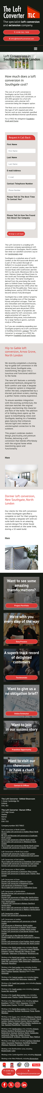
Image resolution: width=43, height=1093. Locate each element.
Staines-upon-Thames (9, 1005)
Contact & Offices (21, 785)
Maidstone (18, 1043)
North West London (19, 1009)
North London (17, 947)
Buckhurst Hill (15, 1019)
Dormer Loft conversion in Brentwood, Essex (17, 883)
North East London (18, 957)
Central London (17, 977)
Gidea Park (27, 969)
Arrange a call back (16, 234)
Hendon (36, 949)
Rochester (12, 1045)
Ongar (10, 1023)
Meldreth (38, 1055)
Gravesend (10, 1043)
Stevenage (25, 1037)
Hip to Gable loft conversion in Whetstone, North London (18, 843)
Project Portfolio (21, 605)
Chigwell (32, 1019)
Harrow (4, 1011)
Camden (15, 949)
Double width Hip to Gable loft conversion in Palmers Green (20, 938)
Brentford (4, 1003)
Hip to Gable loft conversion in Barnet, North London (20, 846)
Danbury (11, 1021)
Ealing (36, 977)
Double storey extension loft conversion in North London (18, 922)
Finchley (11, 951)
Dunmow (17, 1021)
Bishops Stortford (7, 1031)
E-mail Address (14, 170)
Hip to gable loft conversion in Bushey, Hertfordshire (20, 907)
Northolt (18, 1011)
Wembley (4, 1013)
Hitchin (27, 1033)
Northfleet (26, 1043)
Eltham (10, 985)
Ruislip (37, 1011)
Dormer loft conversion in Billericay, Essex (16, 881)
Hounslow (24, 1003)
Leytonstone (13, 961)
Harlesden (5, 979)
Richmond (27, 997)
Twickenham (29, 1005)
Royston (27, 1035)
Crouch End (23, 949)
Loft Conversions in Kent (10, 913)
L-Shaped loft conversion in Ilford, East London (18, 854)
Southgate (5, 953)
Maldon (4, 1023)
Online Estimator (21, 713)
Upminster (5, 973)
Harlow (29, 1021)
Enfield (30, 949)
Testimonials (21, 677)
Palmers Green (29, 951)
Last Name (12, 157)
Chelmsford (24, 1019)
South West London (19, 995)
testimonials (13, 254)
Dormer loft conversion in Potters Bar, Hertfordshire (19, 897)
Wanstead (4, 963)
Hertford (21, 1033)
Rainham (16, 971)
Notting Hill (32, 979)
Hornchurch (36, 969)
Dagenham (11, 969)
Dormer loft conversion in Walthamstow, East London (20, 855)
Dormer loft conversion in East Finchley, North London (20, 941)
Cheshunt (14, 1033)
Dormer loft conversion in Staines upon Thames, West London (20, 874)
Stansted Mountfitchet (12, 1025)
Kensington (23, 979)
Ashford (35, 1001)
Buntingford (5, 1033)
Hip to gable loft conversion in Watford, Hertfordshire (20, 909)
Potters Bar (14, 1035)
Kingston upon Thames (9, 997)
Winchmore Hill (33, 953)
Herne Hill (13, 991)
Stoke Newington (24, 961)
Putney (21, 997)
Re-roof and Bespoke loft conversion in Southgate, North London (19, 836)
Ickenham (10, 1011)
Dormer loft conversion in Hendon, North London (18, 927)
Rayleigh (16, 1023)
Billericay (30, 1017)
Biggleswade (6, 1051)
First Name (12, 144)
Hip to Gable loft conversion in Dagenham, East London (21, 861)
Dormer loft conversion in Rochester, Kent (16, 915)
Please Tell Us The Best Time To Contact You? (21, 198)
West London (16, 1001)
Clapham (36, 989)
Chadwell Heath (16, 959)
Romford (22, 971)
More (7, 457)
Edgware (4, 951)
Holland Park (14, 979)
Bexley (38, 983)
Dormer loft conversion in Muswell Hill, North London (20, 943)
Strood (26, 1045)
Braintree (38, 1017)
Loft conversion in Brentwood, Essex (14, 885)
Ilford (3, 971)
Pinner (32, 1011)
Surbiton (35, 997)
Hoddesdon (34, 1033)
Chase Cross (26, 959)
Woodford (12, 963)
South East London (18, 983)
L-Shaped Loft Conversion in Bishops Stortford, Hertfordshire (18, 904)
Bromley (4, 985)
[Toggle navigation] (35, 48)
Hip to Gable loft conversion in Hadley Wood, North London (19, 833)
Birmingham (34, 1058)
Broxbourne (30, 1031)
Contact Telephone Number (20, 183)
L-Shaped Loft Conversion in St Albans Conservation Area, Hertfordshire (20, 900)
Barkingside (5, 959)
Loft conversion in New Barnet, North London (17, 935)
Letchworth (5, 1035)
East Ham (19, 969)
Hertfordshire (17, 1029)
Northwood (25, 1011)
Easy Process (21, 641)
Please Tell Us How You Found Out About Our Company (21, 216)
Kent (13, 1041)
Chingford (35, 959)
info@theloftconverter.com (21, 38)
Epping (23, 1021)
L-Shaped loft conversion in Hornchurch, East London (20, 863)
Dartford (29, 1041)
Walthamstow (36, 961)
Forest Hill (5, 991)
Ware (31, 1037)
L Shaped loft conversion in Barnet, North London (19, 848)
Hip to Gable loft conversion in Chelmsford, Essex (19, 887)
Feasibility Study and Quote (24, 335)
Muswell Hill (19, 951)
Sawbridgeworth (7, 1037)
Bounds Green (6, 949)
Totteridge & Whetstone (18, 953)
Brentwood (5, 1019)
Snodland (20, 1045)
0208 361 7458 (21, 32)
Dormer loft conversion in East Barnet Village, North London (19, 932)
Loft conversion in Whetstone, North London (17, 925)
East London (16, 967)
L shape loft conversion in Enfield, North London (18, 929)
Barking (4, 969)
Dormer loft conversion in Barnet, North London (18, 840)
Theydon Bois (26, 1025)
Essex (14, 1017)
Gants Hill (4, 961)
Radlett (21, 1035)
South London (17, 989)
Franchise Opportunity (21, 749)
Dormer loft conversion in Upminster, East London (19, 866)
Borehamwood (20, 1031)
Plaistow (9, 971)
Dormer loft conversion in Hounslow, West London (19, 871)
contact (25, 331)
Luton (13, 1051)
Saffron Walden (25, 1023)
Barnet (35, 947)
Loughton (35, 1021)
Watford (37, 1037)
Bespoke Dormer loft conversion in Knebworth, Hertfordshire (18, 894)
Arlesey (35, 1029)
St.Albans (17, 1037)
